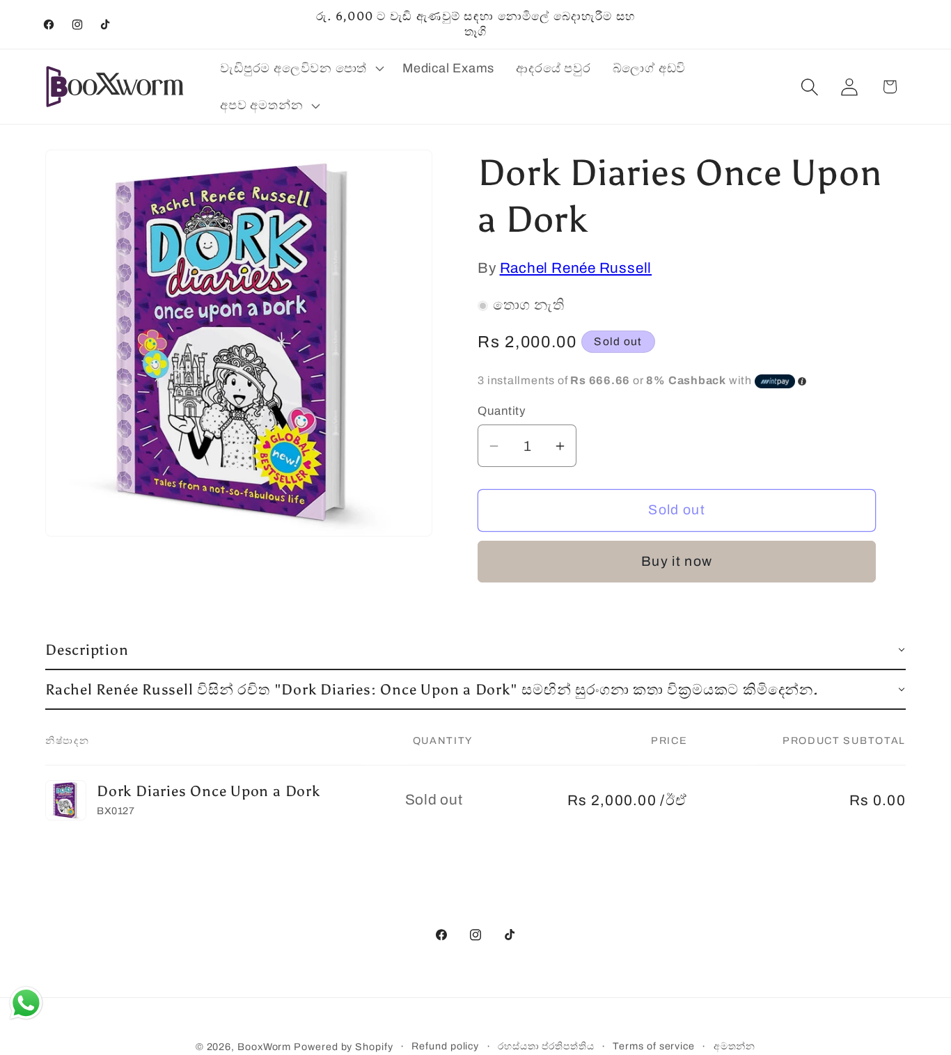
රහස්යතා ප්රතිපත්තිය (546, 1046)
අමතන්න (735, 1046)
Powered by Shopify (343, 1046)
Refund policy (445, 1046)
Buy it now (676, 562)
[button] (301, 68)
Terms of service (654, 1046)
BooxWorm (264, 1046)
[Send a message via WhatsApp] (26, 1003)
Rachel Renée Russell (576, 268)
